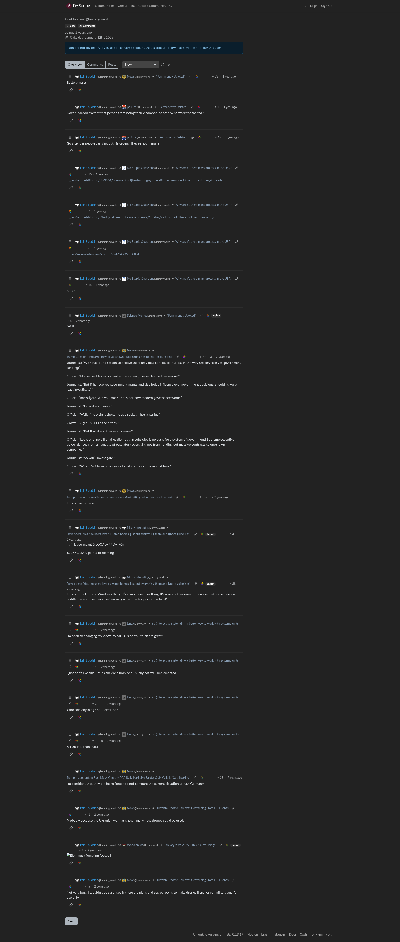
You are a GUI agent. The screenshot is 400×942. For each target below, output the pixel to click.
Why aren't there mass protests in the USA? (203, 168)
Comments (95, 64)
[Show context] (190, 77)
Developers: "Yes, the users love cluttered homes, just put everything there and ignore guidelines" (128, 534)
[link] (196, 77)
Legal (265, 934)
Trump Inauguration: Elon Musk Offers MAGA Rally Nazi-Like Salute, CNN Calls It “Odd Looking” (128, 777)
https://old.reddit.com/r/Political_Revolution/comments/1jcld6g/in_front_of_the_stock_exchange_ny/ (140, 217)
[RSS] (169, 64)
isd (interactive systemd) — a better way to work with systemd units (195, 623)
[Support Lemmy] (171, 6)
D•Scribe (81, 6)
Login (314, 6)
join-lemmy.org (321, 934)
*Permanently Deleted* (170, 76)
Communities (104, 6)
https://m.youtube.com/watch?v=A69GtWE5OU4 (103, 254)
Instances (279, 934)
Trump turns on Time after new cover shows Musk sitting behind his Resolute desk (119, 357)
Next (71, 921)
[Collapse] (70, 77)
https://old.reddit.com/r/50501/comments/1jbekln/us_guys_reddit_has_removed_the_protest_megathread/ (144, 180)
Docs (292, 934)
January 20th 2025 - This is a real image (189, 845)
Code (304, 934)
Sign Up (326, 6)
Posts (112, 64)
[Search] (305, 6)
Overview (75, 64)
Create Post (126, 6)
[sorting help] (162, 64)
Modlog (252, 934)
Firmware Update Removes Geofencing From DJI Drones (192, 808)
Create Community (152, 6)
